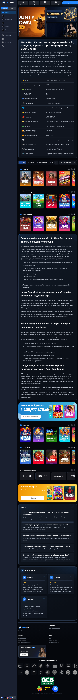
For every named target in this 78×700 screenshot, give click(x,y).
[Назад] (72, 169)
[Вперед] (74, 169)
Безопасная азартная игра (54, 642)
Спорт (12, 8)
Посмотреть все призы (30, 416)
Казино (5, 8)
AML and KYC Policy (53, 640)
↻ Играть (33, 498)
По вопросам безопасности (54, 628)
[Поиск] (56, 162)
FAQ (50, 638)
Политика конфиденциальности (24, 642)
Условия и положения (22, 640)
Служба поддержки (22, 638)
